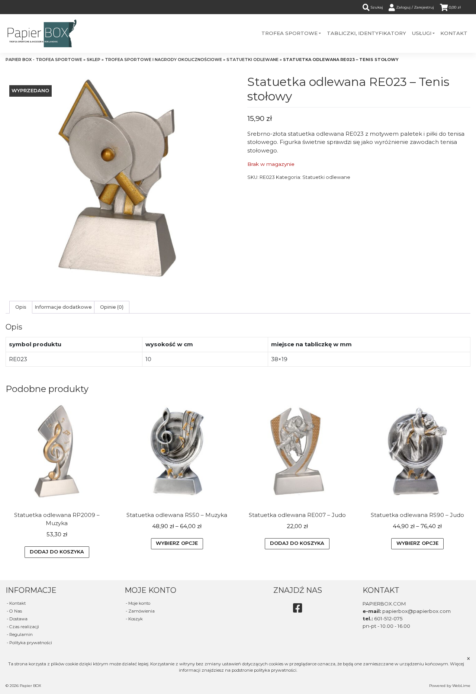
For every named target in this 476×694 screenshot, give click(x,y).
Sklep (93, 59)
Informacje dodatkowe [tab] (63, 307)
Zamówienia (141, 611)
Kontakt (17, 603)
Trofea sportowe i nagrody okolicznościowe (163, 59)
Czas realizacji (24, 626)
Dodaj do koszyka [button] (57, 552)
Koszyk (135, 618)
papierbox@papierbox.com (416, 611)
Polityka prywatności (30, 642)
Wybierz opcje (177, 543)
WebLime (461, 685)
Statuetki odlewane (252, 59)
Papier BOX (30, 685)
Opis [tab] (20, 307)
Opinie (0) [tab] (111, 307)
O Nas (15, 611)
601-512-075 (388, 618)
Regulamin (21, 634)
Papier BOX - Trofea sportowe (44, 59)
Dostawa (18, 618)
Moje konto (139, 603)
